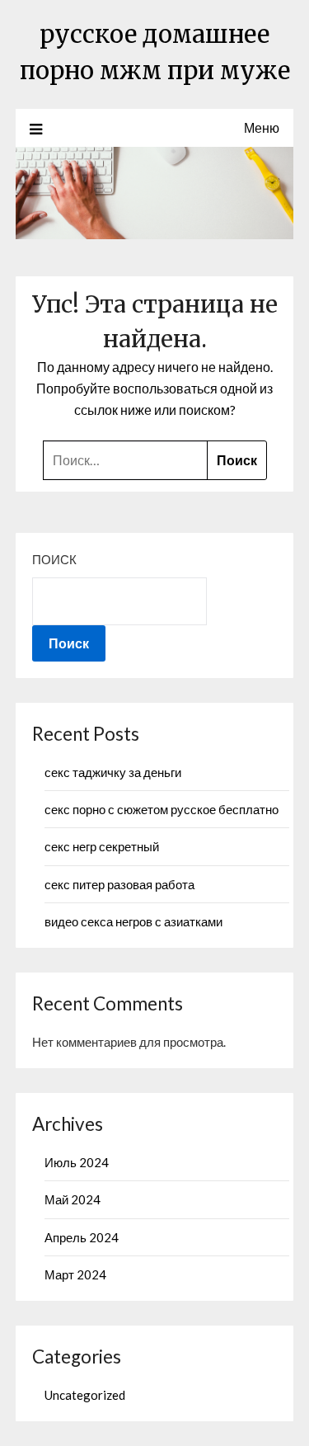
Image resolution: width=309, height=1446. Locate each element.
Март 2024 (75, 1274)
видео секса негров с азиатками (133, 921)
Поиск (54, 559)
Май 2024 (72, 1199)
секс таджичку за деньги (112, 772)
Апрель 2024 (81, 1237)
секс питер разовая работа (119, 884)
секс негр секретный (101, 846)
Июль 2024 (76, 1162)
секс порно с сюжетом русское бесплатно (161, 809)
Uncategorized (84, 1394)
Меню (261, 127)
